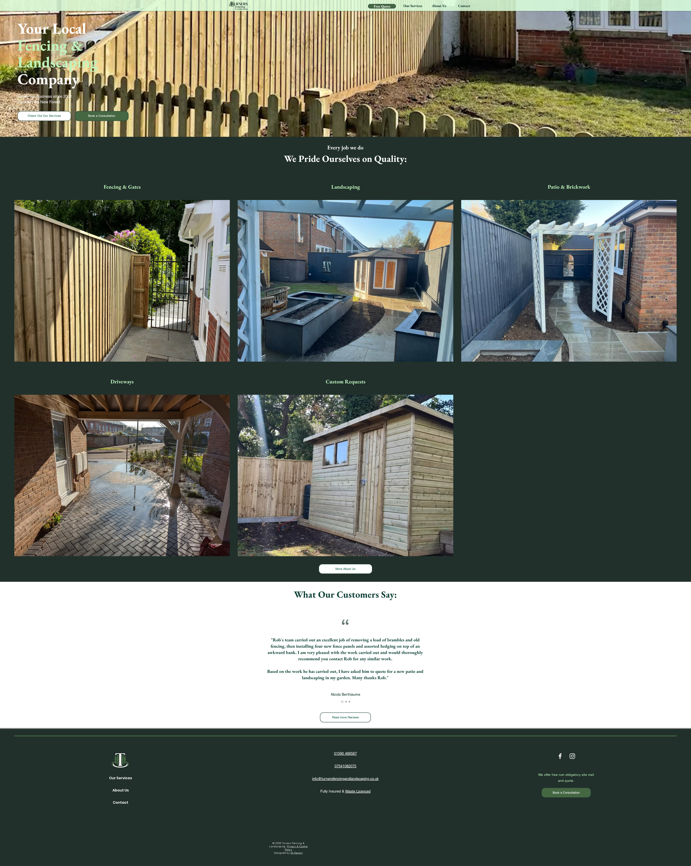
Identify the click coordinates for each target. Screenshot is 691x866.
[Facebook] (560, 756)
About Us (120, 790)
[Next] (679, 657)
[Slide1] (341, 701)
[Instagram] (572, 756)
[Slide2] (345, 702)
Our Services (121, 777)
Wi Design (297, 852)
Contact (120, 802)
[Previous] (11, 657)
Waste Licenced (358, 791)
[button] (413, 5)
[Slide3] (349, 701)
